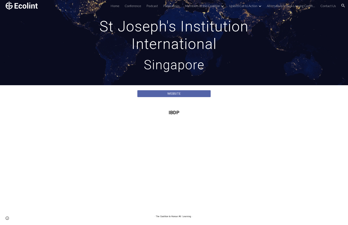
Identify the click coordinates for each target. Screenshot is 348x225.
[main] (174, 42)
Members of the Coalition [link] (202, 6)
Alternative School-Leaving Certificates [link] (291, 6)
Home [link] (115, 6)
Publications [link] (171, 6)
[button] (343, 5)
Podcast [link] (152, 6)
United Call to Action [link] (243, 6)
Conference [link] (133, 6)
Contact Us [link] (328, 6)
